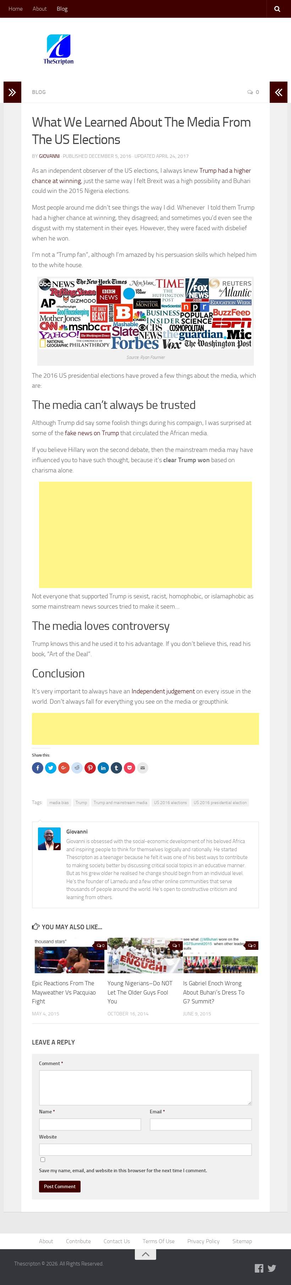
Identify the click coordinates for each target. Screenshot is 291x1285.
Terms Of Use (159, 1241)
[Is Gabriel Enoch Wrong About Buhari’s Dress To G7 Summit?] (220, 955)
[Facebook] (259, 1268)
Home (16, 8)
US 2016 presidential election (220, 802)
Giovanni (49, 156)
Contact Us (117, 1241)
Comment (51, 1063)
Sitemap (242, 1241)
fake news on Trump (92, 433)
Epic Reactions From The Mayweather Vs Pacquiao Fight (64, 992)
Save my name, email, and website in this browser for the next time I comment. (123, 1171)
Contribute (78, 1241)
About (40, 8)
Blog (62, 8)
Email (157, 1112)
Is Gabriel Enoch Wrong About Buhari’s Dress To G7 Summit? (214, 992)
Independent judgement (164, 691)
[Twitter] (272, 1268)
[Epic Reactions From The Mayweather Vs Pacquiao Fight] (69, 955)
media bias (59, 802)
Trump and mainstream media (120, 802)
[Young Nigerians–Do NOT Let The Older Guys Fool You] (145, 955)
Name (47, 1112)
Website (48, 1137)
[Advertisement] (145, 535)
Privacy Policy (203, 1241)
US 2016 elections (170, 802)
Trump (81, 802)
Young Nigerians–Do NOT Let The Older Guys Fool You (140, 992)
